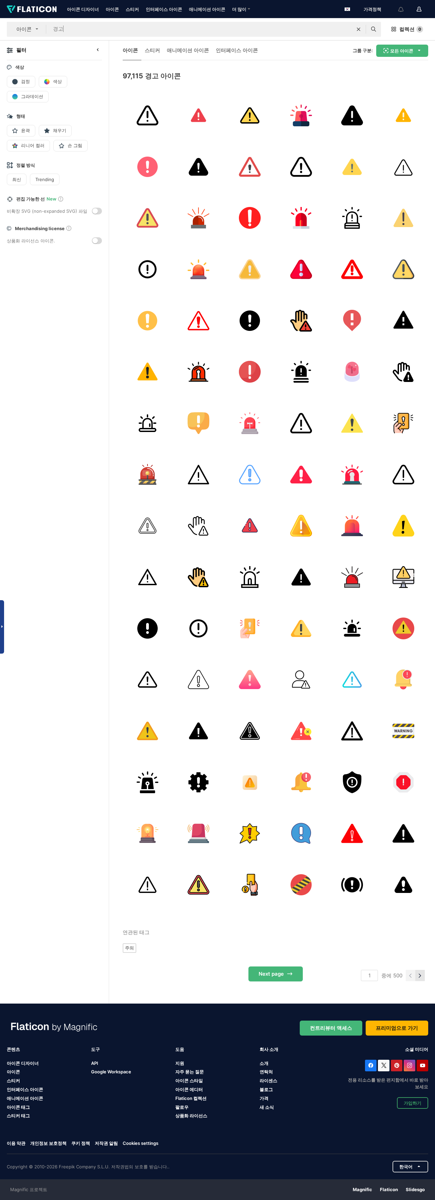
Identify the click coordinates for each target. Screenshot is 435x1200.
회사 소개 (269, 1049)
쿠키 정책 (80, 1143)
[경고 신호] (147, 525)
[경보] (301, 115)
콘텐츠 (13, 1049)
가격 (264, 1098)
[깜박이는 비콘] (147, 833)
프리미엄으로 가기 (397, 1028)
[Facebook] (371, 1065)
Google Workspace (111, 1071)
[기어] (198, 782)
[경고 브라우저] (403, 320)
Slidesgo (415, 1189)
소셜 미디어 (416, 1049)
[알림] (403, 679)
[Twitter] (383, 1065)
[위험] (403, 166)
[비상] (352, 371)
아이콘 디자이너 (83, 9)
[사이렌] (198, 371)
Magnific (362, 1189)
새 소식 (267, 1107)
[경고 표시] (147, 269)
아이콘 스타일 (189, 1080)
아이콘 (112, 9)
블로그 (266, 1089)
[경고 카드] (403, 423)
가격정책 (372, 9)
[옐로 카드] (249, 884)
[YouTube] (422, 1065)
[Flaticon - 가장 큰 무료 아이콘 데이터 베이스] (32, 9)
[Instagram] (409, 1065)
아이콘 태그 (18, 1107)
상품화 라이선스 (191, 1115)
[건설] (301, 884)
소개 (264, 1063)
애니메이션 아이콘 (207, 9)
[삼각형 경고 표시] (352, 730)
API (94, 1063)
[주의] (403, 115)
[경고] (147, 115)
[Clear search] (358, 29)
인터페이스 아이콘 (164, 9)
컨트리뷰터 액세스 (331, 1028)
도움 (179, 1049)
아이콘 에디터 (189, 1089)
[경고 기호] (301, 730)
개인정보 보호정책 (48, 1143)
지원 (179, 1063)
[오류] (403, 525)
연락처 (266, 1071)
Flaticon (389, 1189)
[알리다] (249, 217)
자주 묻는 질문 (189, 1071)
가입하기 (412, 1103)
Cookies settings (140, 1143)
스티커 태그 (18, 1115)
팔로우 (182, 1107)
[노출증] (301, 217)
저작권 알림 (106, 1143)
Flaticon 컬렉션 (191, 1098)
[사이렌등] (147, 423)
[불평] (301, 525)
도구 (95, 1049)
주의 (129, 947)
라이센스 (268, 1080)
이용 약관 (16, 1143)
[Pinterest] (396, 1065)
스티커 (132, 9)
